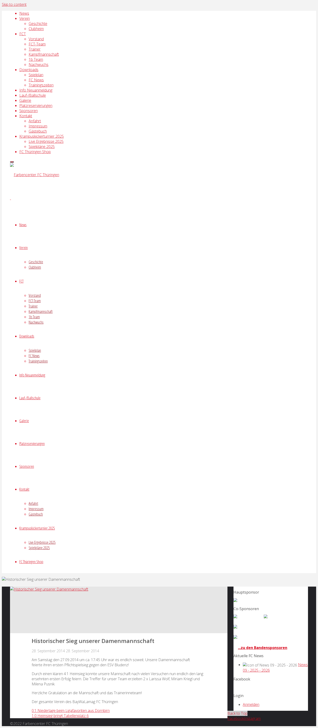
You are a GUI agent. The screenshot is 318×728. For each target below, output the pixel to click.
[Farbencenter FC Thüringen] (34, 174)
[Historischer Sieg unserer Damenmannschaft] (49, 589)
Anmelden (251, 704)
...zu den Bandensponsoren (262, 647)
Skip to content (14, 4)
